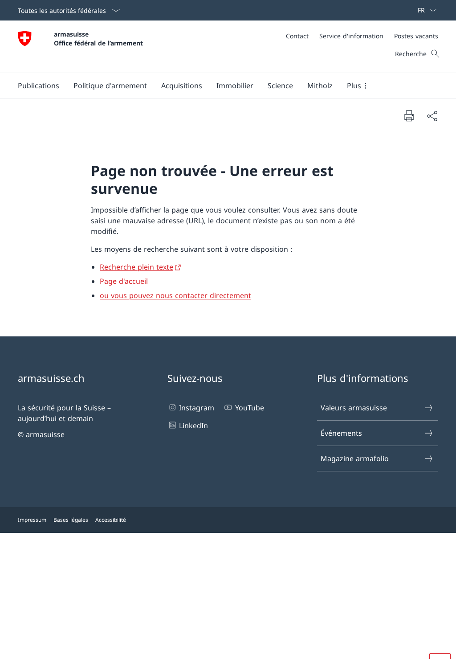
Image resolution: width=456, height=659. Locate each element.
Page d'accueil (124, 281)
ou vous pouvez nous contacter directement (175, 295)
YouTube (249, 408)
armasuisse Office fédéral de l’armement (98, 38)
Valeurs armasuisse (354, 408)
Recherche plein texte (136, 267)
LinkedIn (193, 425)
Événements (341, 433)
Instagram (196, 408)
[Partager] (432, 116)
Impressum (32, 520)
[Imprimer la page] (408, 115)
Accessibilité (110, 520)
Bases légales (70, 520)
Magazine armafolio (355, 458)
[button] (38, 85)
